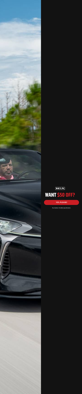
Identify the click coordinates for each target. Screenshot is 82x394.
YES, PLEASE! (61, 202)
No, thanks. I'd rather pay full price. (61, 208)
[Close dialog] (79, 2)
